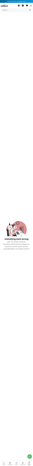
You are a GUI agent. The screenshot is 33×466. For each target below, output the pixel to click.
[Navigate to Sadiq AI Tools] (23, 5)
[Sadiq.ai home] (4, 5)
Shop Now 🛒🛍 (21, 1)
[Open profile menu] (30, 5)
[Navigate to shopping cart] (27, 6)
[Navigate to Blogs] (19, 5)
